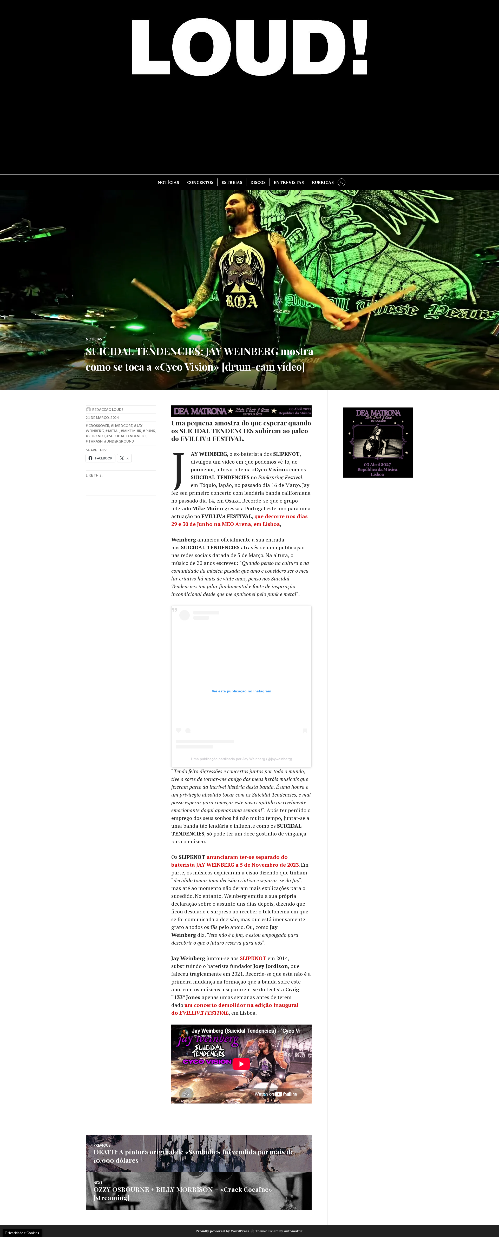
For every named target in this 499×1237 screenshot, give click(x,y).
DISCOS (258, 182)
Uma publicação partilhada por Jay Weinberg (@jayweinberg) (241, 759)
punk (150, 431)
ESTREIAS (231, 182)
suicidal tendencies (128, 436)
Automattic (293, 1231)
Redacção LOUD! (107, 409)
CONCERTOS (200, 182)
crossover (98, 426)
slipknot (96, 436)
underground (120, 441)
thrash (95, 441)
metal (113, 431)
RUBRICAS (323, 182)
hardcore (123, 426)
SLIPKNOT (253, 958)
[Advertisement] (249, 130)
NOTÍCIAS (168, 182)
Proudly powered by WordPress (223, 1231)
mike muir (132, 431)
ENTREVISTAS (289, 182)
